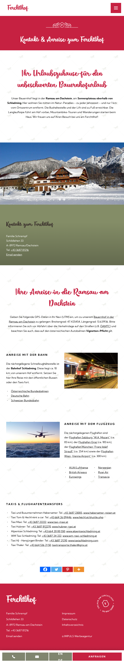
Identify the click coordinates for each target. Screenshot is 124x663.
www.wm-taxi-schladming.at (80, 535)
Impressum (68, 613)
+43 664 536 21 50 (40, 545)
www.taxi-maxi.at (57, 522)
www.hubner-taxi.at (64, 526)
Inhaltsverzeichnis (72, 624)
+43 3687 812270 (41, 526)
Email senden (14, 254)
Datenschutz (69, 619)
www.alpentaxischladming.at (83, 531)
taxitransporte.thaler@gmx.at (70, 545)
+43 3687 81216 (20, 249)
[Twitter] (56, 569)
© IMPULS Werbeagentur (77, 636)
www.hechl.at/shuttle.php (88, 517)
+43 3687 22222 (37, 522)
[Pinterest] (67, 569)
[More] (78, 569)
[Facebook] (45, 569)
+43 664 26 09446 (61, 517)
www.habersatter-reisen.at (99, 512)
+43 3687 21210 (58, 540)
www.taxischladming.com (83, 540)
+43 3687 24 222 (51, 535)
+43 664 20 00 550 (54, 531)
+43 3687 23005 (73, 512)
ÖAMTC (105, 326)
